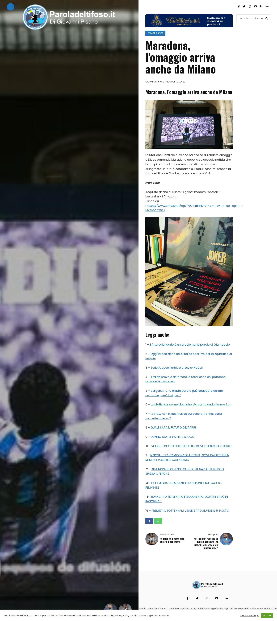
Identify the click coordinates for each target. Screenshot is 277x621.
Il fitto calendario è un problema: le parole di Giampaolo (190, 345)
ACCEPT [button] (267, 615)
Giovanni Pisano (154, 81)
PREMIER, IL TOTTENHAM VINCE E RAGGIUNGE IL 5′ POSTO (190, 511)
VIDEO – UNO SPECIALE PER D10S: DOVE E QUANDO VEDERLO (191, 446)
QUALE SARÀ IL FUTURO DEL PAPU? (174, 427)
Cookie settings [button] (249, 615)
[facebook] (149, 521)
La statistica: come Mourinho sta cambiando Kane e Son (191, 404)
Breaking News (155, 33)
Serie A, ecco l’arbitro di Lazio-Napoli (177, 368)
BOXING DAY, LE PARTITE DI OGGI (173, 437)
